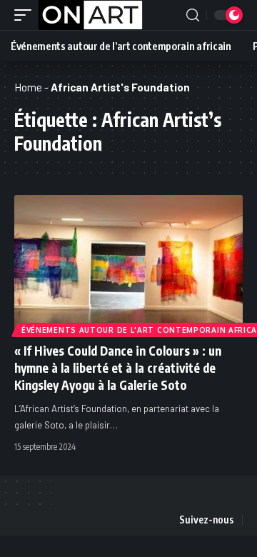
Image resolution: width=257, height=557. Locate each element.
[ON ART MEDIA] (91, 15)
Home (28, 87)
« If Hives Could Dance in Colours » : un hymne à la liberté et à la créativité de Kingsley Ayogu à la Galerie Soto (117, 368)
